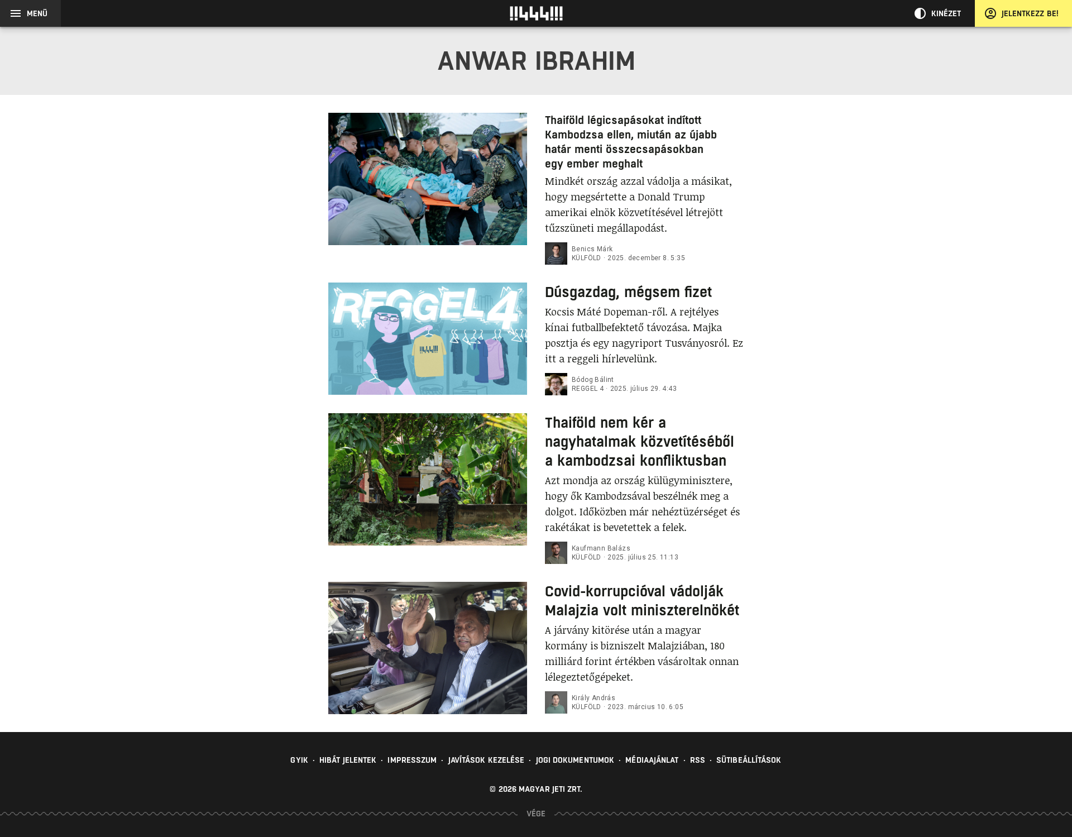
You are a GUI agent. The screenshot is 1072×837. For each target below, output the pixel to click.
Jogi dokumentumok (575, 759)
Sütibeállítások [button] (749, 759)
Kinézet (946, 13)
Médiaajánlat (651, 759)
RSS (697, 759)
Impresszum (412, 759)
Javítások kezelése (486, 759)
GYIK (299, 759)
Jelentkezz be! (1030, 13)
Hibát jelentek (347, 759)
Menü (37, 13)
